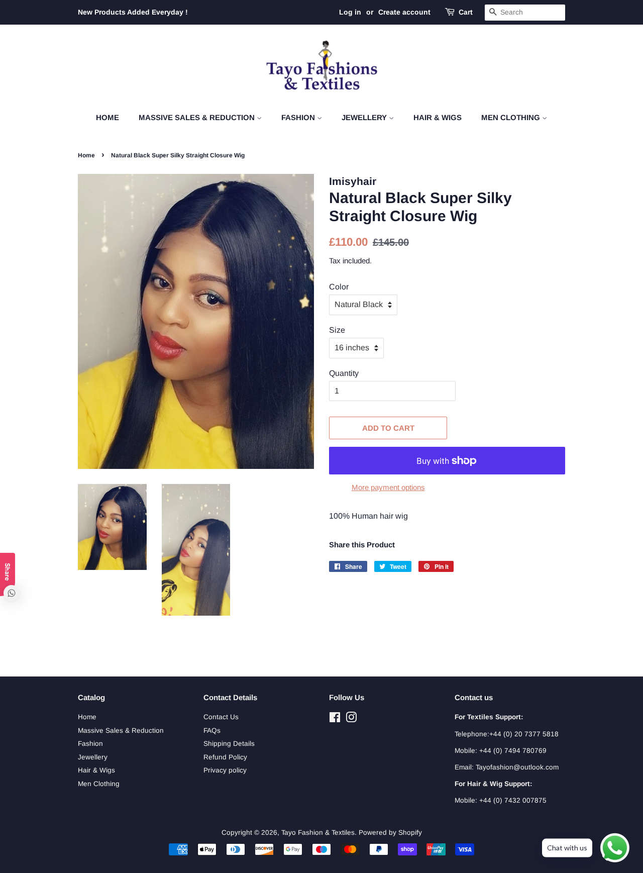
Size (337, 330)
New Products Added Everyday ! (133, 12)
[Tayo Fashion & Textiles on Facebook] (335, 719)
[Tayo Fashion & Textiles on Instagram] (351, 719)
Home (107, 117)
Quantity (344, 373)
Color (339, 286)
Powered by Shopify (390, 832)
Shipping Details (229, 743)
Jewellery (365, 117)
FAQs (212, 730)
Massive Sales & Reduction (198, 117)
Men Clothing (511, 117)
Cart (466, 12)
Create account (404, 12)
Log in (350, 12)
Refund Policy (225, 757)
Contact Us (221, 717)
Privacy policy (225, 770)
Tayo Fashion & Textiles (318, 832)
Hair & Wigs (437, 117)
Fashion (299, 117)
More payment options (388, 487)
